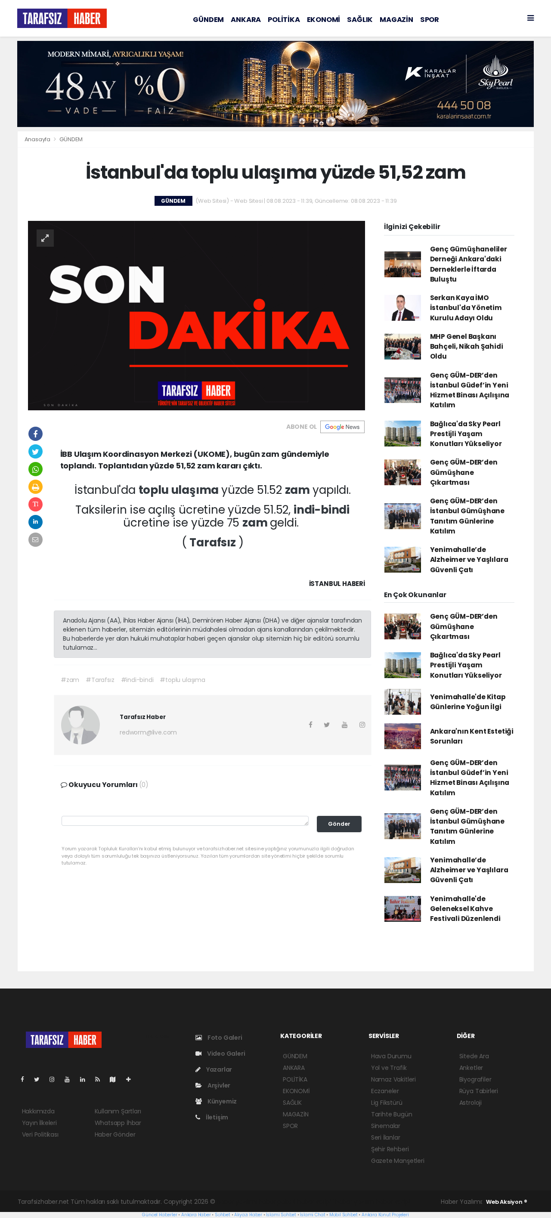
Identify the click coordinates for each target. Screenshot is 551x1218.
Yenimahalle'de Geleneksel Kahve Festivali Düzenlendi (465, 909)
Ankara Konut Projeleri (385, 1215)
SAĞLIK (360, 20)
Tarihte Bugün (391, 1114)
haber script (393, 1201)
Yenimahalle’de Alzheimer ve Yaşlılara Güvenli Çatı (469, 559)
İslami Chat (312, 1215)
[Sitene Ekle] (132, 1079)
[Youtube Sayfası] (71, 1079)
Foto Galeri (224, 1037)
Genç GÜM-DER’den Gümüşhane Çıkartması (464, 472)
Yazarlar (218, 1069)
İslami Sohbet (281, 1215)
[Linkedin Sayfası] (86, 1079)
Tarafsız (213, 542)
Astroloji (470, 1102)
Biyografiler (475, 1079)
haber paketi (277, 1201)
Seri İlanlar (385, 1137)
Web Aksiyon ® (506, 1202)
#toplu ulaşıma (182, 680)
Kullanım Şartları (118, 1111)
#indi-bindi (137, 680)
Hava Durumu (391, 1056)
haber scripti (315, 1201)
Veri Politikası (40, 1134)
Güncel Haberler (159, 1215)
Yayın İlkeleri (39, 1123)
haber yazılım (354, 1201)
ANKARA (246, 20)
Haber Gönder (115, 1134)
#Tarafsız (100, 680)
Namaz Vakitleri (393, 1079)
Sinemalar (385, 1126)
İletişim (216, 1117)
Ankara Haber (196, 1215)
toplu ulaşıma (180, 490)
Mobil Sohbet (343, 1215)
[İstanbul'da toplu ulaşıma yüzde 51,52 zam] (196, 315)
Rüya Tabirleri (478, 1091)
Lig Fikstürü (386, 1102)
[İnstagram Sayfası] (56, 1079)
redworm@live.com (148, 732)
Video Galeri (225, 1053)
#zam (70, 680)
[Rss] (101, 1079)
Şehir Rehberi (390, 1149)
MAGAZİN (396, 20)
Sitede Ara (474, 1056)
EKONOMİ (324, 20)
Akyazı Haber (248, 1215)
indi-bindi (322, 510)
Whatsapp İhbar (118, 1123)
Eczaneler (385, 1091)
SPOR (429, 20)
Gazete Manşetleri (397, 1160)
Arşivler (218, 1085)
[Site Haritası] (116, 1079)
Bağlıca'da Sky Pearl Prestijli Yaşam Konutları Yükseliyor (466, 434)
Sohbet (222, 1215)
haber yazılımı (237, 1201)
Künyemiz (221, 1101)
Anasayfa (38, 139)
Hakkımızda (38, 1111)
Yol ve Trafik (389, 1067)
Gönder (339, 823)
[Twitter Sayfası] (40, 1079)
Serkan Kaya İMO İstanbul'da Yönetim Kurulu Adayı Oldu (466, 307)
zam (299, 490)
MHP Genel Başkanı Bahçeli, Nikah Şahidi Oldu (466, 346)
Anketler (471, 1067)
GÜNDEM (208, 20)
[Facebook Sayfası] (26, 1079)
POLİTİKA (284, 20)
